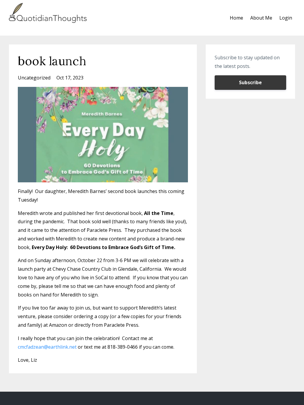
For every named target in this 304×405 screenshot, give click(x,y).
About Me (261, 18)
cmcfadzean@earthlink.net (47, 347)
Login (285, 18)
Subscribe (250, 82)
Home (236, 18)
